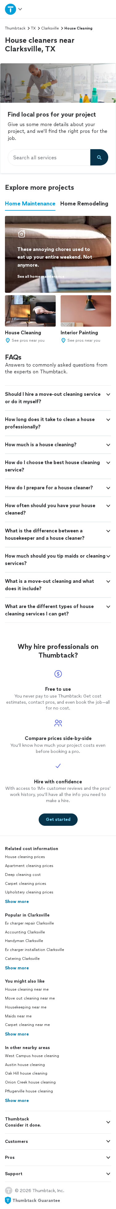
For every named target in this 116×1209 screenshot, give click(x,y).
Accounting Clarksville (25, 932)
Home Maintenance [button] (30, 203)
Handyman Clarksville (24, 941)
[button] (58, 398)
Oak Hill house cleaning (26, 1073)
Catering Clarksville (22, 958)
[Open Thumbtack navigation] (14, 9)
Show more (17, 901)
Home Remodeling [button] (84, 203)
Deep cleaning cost (23, 875)
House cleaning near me (27, 989)
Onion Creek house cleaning (30, 1082)
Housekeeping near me (25, 1007)
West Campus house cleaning (32, 1056)
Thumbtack (15, 28)
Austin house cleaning (25, 1065)
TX (33, 28)
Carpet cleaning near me (27, 1025)
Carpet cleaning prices (25, 883)
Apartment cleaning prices (29, 866)
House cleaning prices (25, 857)
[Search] (99, 157)
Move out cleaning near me (30, 998)
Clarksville (50, 28)
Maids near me (18, 1016)
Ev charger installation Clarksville (34, 950)
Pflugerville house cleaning (29, 1091)
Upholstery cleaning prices (29, 892)
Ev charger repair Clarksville (29, 923)
